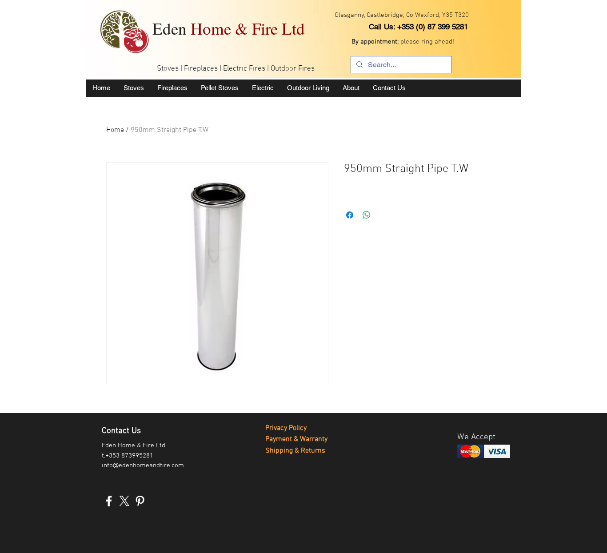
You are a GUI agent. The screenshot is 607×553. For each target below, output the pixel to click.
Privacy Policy (286, 428)
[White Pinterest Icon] (140, 501)
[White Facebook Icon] (109, 501)
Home (115, 130)
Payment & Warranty (296, 439)
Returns (313, 450)
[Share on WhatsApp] (366, 215)
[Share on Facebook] (349, 215)
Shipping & (283, 450)
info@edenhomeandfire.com (143, 465)
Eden (228, 28)
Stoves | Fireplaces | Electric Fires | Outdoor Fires (236, 68)
